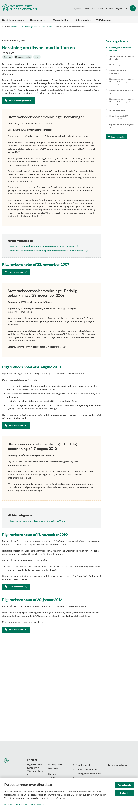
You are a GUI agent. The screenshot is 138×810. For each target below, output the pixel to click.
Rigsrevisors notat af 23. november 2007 (119, 72)
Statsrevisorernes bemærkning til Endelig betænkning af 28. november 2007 (121, 81)
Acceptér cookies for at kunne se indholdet (25, 804)
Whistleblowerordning (86, 769)
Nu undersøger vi (38, 19)
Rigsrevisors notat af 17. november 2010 (118, 117)
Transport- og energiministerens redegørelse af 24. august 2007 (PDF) (44, 246)
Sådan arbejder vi (61, 19)
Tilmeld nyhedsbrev (117, 764)
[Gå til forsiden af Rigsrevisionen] (36, 8)
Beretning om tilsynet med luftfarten (120, 49)
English (119, 8)
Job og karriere (83, 19)
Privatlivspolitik (83, 764)
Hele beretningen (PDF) (20, 100)
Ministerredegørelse (117, 110)
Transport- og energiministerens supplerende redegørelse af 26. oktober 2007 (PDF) (50, 250)
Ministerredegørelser (117, 64)
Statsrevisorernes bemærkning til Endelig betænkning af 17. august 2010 (121, 101)
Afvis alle (124, 793)
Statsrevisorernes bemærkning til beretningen (121, 57)
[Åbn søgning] (133, 8)
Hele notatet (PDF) (18, 272)
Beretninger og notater (13, 19)
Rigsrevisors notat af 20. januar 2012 (121, 126)
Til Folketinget (103, 19)
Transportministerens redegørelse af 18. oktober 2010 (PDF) (39, 520)
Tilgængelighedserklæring (88, 773)
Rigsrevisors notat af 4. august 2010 (121, 92)
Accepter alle (124, 784)
